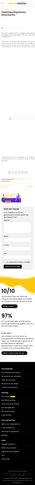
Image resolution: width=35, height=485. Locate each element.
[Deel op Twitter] (15, 172)
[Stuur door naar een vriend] (19, 172)
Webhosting (21, 475)
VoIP (19, 474)
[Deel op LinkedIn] (25, 172)
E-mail (6, 245)
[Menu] (32, 3)
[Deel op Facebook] (12, 172)
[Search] (2, 3)
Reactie (7, 220)
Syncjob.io (16, 482)
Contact (13, 475)
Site (5, 253)
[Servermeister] (17, 3)
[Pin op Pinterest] (22, 172)
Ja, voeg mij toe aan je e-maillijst (18, 262)
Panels (12, 9)
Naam (6, 236)
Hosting (14, 474)
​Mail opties (30, 186)
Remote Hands (27, 474)
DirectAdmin (5, 9)
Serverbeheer (7, 474)
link (11, 181)
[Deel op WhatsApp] (9, 172)
